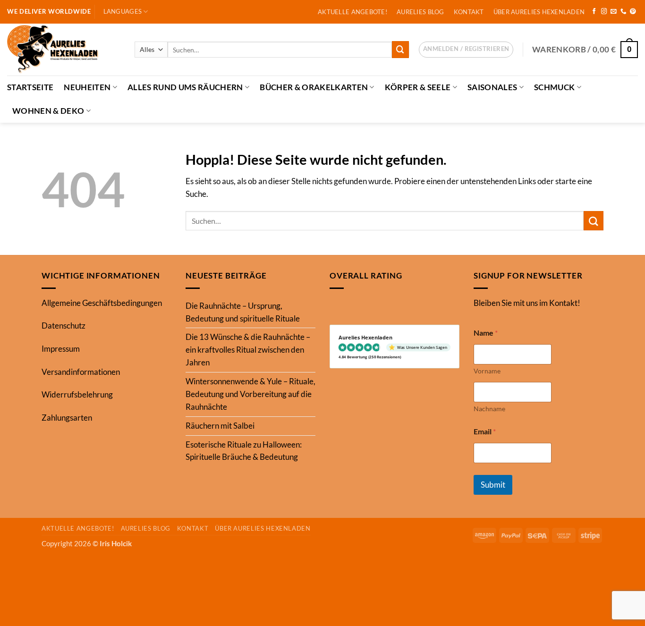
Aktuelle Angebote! (352, 12)
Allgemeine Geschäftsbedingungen (102, 303)
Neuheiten (87, 87)
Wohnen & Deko (48, 111)
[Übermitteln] (400, 49)
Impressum (61, 349)
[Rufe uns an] (623, 11)
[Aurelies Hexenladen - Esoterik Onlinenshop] (63, 50)
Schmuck (554, 87)
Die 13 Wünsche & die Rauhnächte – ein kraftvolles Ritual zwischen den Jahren (248, 349)
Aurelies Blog (420, 12)
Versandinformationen (81, 372)
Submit (493, 485)
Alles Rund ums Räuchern (185, 87)
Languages (122, 11)
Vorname (487, 371)
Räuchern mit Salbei (220, 426)
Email (485, 431)
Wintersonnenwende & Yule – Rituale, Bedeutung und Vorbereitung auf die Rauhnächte (250, 394)
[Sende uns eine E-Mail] (614, 11)
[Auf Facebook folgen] (594, 11)
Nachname (489, 409)
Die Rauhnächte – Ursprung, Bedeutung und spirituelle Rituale (243, 312)
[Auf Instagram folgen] (604, 11)
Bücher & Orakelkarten (314, 87)
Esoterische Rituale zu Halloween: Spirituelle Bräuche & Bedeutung (244, 451)
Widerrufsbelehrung (77, 394)
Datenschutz (63, 325)
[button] (466, 50)
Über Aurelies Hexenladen (539, 12)
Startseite (30, 87)
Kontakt (469, 12)
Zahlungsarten (67, 418)
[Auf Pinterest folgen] (633, 11)
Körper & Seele (418, 87)
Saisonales (492, 87)
